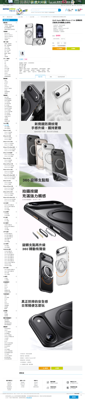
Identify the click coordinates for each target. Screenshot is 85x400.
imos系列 (6, 339)
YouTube (74, 5)
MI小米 (5, 299)
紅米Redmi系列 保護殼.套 (9, 226)
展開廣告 (79, 1)
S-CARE (64, 5)
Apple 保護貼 (6, 126)
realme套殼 (6, 245)
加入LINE (69, 5)
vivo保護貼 (6, 279)
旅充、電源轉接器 (7, 45)
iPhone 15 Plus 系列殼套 (9, 188)
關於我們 (9, 385)
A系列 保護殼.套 (7, 238)
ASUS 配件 (5, 203)
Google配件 (6, 211)
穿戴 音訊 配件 (10, 16)
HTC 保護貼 (6, 220)
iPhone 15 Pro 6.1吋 (7, 191)
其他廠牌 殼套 (7, 290)
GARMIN (6, 82)
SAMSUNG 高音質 (8, 108)
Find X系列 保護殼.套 (8, 235)
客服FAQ (36, 383)
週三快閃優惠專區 (7, 27)
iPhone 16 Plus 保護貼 (8, 167)
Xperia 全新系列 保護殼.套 (9, 269)
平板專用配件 (6, 294)
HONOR (6, 283)
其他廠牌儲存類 (7, 76)
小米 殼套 (6, 228)
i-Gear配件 (6, 338)
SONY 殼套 (6, 272)
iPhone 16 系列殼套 (8, 160)
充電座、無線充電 (7, 43)
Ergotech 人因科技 (8, 88)
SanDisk (6, 73)
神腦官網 (9, 382)
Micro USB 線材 (7, 50)
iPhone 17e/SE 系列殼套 (9, 154)
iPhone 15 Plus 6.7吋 (8, 186)
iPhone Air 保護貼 (7, 139)
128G (5, 65)
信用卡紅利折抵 (56, 38)
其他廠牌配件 (6, 282)
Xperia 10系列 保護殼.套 (9, 271)
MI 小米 (5, 83)
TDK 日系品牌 (7, 113)
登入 (69, 9)
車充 (5, 54)
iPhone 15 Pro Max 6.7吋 (9, 197)
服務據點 (8, 5)
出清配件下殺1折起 (8, 24)
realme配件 (5, 243)
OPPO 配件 (6, 231)
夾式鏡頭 (6, 314)
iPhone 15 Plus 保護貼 (8, 189)
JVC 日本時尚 (7, 101)
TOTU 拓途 (6, 354)
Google (5, 90)
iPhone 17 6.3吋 (7, 130)
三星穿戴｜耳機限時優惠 (9, 26)
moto (5, 300)
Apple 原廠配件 (7, 128)
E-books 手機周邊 (7, 334)
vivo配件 (5, 276)
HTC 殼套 (6, 219)
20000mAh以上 (7, 38)
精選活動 (5, 22)
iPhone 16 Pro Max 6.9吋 (9, 175)
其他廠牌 (6, 119)
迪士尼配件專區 (7, 357)
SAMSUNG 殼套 (7, 263)
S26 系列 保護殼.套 (8, 251)
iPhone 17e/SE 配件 (7, 152)
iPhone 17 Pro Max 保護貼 (9, 150)
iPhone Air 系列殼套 (8, 137)
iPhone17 (33, 12)
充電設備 (6, 56)
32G (5, 62)
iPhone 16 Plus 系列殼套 (9, 165)
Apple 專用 (6, 97)
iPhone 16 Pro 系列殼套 (9, 171)
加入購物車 (59, 48)
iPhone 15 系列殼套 (8, 182)
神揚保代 (11, 5)
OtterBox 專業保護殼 (8, 350)
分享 (22, 59)
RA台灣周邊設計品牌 (8, 352)
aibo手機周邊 (6, 333)
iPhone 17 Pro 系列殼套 (9, 143)
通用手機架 (6, 319)
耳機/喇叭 (5, 95)
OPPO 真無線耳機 (8, 106)
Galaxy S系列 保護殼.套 (9, 257)
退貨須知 (36, 382)
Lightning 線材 (7, 48)
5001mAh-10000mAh (8, 34)
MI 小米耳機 (6, 105)
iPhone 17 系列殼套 (8, 132)
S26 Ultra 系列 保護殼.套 (9, 254)
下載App (4, 5)
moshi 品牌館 (7, 349)
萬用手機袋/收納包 (8, 323)
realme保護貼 (7, 247)
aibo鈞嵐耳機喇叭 (7, 98)
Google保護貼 (7, 215)
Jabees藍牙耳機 (7, 103)
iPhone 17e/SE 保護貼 (8, 156)
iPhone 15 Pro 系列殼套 (9, 193)
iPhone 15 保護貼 (7, 184)
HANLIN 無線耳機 (7, 100)
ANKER (5, 330)
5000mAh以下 (7, 33)
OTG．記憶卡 (6, 58)
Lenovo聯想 (6, 297)
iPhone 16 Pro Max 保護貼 (9, 178)
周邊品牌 (5, 326)
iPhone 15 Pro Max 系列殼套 (10, 199)
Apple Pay (63, 38)
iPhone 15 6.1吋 (7, 180)
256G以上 (6, 66)
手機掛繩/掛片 (7, 321)
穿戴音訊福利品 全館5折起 (9, 29)
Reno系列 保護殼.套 (8, 233)
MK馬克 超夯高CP (8, 344)
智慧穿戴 (5, 78)
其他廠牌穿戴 (7, 91)
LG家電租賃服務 (51, 12)
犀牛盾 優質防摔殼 (8, 358)
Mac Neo (39, 12)
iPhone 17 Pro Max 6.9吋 (9, 147)
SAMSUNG (6, 86)
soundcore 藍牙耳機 (8, 111)
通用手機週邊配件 (7, 324)
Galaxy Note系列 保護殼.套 (9, 262)
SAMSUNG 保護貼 (8, 265)
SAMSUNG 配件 (7, 249)
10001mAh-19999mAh (8, 36)
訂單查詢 (22, 385)
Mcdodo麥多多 (7, 346)
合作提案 (22, 386)
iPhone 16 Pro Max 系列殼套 (10, 176)
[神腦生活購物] (15, 10)
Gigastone (6, 71)
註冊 (72, 9)
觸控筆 (5, 308)
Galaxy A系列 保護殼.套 (9, 259)
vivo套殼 (6, 278)
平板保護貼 (6, 305)
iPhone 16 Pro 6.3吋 (7, 169)
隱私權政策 (9, 388)
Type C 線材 (6, 46)
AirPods (42, 12)
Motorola (6, 287)
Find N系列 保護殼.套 (8, 236)
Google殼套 (6, 213)
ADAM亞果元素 (7, 328)
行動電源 (5, 31)
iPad (36, 12)
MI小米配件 (5, 223)
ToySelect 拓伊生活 (8, 355)
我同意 (74, 397)
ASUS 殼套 (6, 208)
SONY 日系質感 (7, 109)
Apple (5, 80)
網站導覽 (9, 389)
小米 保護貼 (6, 229)
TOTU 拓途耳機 (7, 114)
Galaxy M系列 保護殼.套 (9, 260)
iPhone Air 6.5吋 (7, 136)
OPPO (5, 85)
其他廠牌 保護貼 (7, 291)
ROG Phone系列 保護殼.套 (9, 206)
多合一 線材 (6, 51)
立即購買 (73, 48)
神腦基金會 (9, 383)
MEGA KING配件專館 (8, 342)
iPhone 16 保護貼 (7, 161)
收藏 (26, 59)
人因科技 (6, 117)
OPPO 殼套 (6, 240)
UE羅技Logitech (7, 116)
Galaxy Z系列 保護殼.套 (9, 255)
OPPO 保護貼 (7, 241)
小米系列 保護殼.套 (8, 224)
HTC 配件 (5, 217)
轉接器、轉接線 (7, 53)
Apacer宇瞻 (6, 70)
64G (5, 63)
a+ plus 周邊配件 (7, 331)
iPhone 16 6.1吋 (7, 158)
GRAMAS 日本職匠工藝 (9, 336)
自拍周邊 (5, 310)
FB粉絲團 (80, 5)
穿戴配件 (6, 93)
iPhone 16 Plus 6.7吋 (8, 164)
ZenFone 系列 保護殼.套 (9, 204)
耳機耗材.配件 (7, 121)
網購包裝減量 (36, 386)
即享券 (46, 12)
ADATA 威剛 (6, 68)
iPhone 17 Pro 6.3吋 (7, 141)
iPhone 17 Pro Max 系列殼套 (10, 149)
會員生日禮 (22, 383)
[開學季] (42, 2)
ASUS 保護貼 (7, 209)
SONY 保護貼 (7, 274)
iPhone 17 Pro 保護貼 (8, 145)
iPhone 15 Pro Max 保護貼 (9, 200)
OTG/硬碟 (6, 60)
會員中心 (70, 10)
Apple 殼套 (32, 16)
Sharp (5, 288)
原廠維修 (36, 385)
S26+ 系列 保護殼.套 (8, 252)
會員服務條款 (9, 386)
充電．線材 (5, 41)
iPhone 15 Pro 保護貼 (8, 195)
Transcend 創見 (7, 74)
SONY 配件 (5, 267)
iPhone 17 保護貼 (7, 133)
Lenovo (5, 285)
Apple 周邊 (20, 16)
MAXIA (5, 347)
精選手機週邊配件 (7, 318)
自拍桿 (5, 312)
